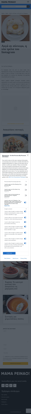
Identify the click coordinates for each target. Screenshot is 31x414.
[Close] (28, 155)
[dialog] (15, 207)
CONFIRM (9, 253)
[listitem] (15, 181)
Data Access (15, 258)
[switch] (25, 185)
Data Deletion (7, 258)
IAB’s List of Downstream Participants (17, 177)
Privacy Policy (24, 258)
